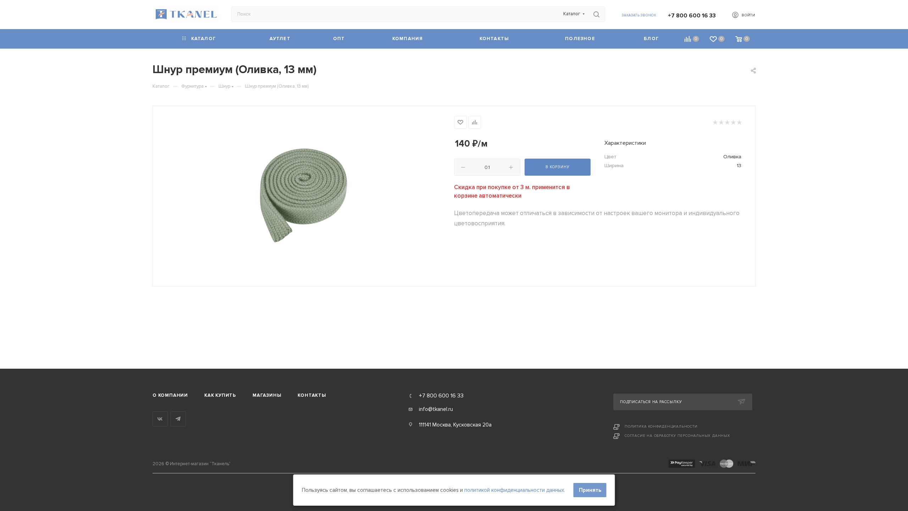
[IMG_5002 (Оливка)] (303, 195)
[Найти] (596, 14)
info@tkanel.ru (436, 409)
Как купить (220, 395)
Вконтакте (160, 419)
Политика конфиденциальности (661, 426)
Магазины (267, 395)
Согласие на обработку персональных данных (677, 436)
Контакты (312, 395)
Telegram (178, 419)
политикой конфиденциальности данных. (514, 490)
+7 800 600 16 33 (692, 15)
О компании (170, 395)
